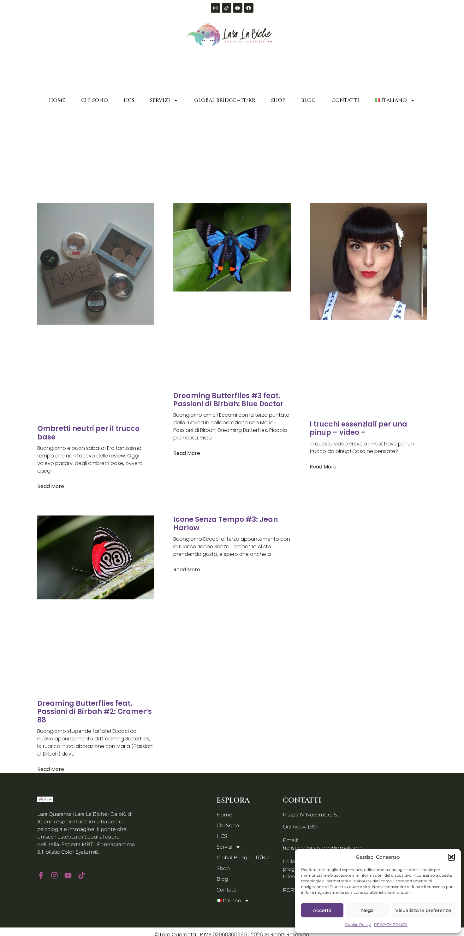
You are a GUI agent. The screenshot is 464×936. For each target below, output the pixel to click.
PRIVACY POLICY (390, 924)
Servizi (160, 100)
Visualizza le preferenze (423, 910)
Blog (308, 100)
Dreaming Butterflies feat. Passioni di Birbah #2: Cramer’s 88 (94, 711)
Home (57, 100)
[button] (451, 857)
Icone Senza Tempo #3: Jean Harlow (225, 524)
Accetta (322, 910)
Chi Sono (94, 100)
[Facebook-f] (41, 875)
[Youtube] (237, 8)
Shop (278, 100)
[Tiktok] (226, 8)
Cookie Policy (358, 924)
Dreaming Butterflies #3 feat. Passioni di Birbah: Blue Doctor (228, 400)
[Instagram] (215, 8)
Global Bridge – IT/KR (224, 100)
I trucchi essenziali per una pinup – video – (358, 428)
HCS (129, 100)
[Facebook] (248, 8)
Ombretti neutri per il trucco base (88, 433)
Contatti (345, 100)
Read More (50, 486)
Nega (367, 910)
